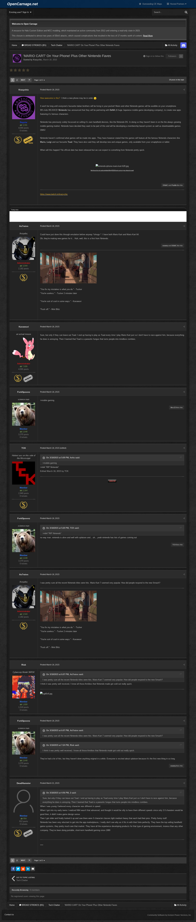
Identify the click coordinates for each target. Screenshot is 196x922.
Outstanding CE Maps (152, 4)
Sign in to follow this (155, 56)
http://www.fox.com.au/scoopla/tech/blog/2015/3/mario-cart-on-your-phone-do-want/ (112, 170)
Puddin (174, 185)
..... (41, 844)
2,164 (24, 490)
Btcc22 (173, 407)
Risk (23, 665)
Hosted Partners (177, 4)
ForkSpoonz (23, 392)
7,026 (24, 366)
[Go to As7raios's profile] (23, 248)
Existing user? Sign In (19, 12)
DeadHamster (24, 783)
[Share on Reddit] (23, 869)
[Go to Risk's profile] (23, 687)
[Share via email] (33, 869)
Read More (148, 36)
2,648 (24, 432)
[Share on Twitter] (18, 869)
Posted (49, 90)
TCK (23, 448)
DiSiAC (165, 185)
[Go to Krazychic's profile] (17, 58)
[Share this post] (184, 90)
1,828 (24, 704)
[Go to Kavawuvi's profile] (23, 348)
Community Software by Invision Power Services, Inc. (169, 915)
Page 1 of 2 (39, 80)
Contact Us (9, 915)
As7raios (23, 226)
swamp (165, 246)
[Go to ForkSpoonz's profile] (23, 414)
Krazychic (37, 60)
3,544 (24, 266)
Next (23, 80)
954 (24, 818)
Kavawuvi (24, 326)
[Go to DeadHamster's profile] (23, 801)
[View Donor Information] (18, 140)
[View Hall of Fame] (28, 140)
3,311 (24, 125)
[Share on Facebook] (13, 869)
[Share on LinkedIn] (28, 869)
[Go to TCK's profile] (23, 473)
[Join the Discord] (183, 45)
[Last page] (29, 80)
